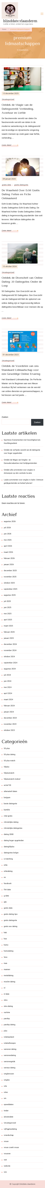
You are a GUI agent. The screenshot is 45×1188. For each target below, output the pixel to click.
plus (5, 1031)
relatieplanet (9, 1037)
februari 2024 (9, 706)
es (5, 877)
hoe (5, 939)
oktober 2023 (9, 730)
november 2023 (10, 724)
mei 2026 (7, 540)
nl (4, 988)
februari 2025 (9, 632)
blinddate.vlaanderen (20, 21)
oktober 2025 (9, 583)
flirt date (7, 890)
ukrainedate (8, 1117)
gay (5, 902)
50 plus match (9, 761)
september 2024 (10, 663)
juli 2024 (7, 675)
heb (5, 933)
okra (5, 1000)
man (5, 963)
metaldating (8, 975)
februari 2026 (9, 558)
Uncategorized (8, 99)
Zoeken (5, 417)
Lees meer (7, 145)
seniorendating (10, 1055)
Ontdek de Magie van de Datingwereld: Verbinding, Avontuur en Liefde (18, 108)
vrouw (6, 1141)
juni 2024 (7, 681)
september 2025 (10, 589)
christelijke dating (11, 822)
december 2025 (10, 570)
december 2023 (10, 718)
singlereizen (9, 1074)
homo (6, 945)
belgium (7, 797)
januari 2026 (9, 564)
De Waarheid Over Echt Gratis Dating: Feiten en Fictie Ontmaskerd (21, 194)
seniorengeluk (9, 1061)
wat (5, 1160)
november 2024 (10, 650)
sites (6, 1092)
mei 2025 (7, 614)
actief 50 (7, 785)
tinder (6, 1111)
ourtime (7, 1012)
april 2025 (8, 620)
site (5, 1086)
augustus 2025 (10, 595)
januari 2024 (9, 712)
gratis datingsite (21, 185)
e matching (8, 859)
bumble (7, 810)
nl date (6, 994)
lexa (5, 957)
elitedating (8, 871)
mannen (7, 969)
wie (5, 1172)
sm (5, 1098)
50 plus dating (9, 754)
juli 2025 (7, 601)
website (7, 1166)
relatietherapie (10, 1043)
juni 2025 (7, 607)
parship (7, 1019)
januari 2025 (9, 638)
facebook (7, 883)
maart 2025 (8, 626)
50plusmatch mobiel (12, 779)
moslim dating (9, 982)
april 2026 (8, 546)
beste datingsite (10, 804)
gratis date (6, 185)
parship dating (9, 1025)
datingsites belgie (11, 853)
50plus (6, 767)
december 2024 (10, 644)
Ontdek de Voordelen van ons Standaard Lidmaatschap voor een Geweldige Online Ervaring (21, 369)
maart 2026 (8, 552)
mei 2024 (7, 687)
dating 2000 (9, 834)
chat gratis (8, 816)
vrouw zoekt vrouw (11, 1147)
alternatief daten (10, 791)
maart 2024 (8, 699)
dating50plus (9, 847)
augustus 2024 (10, 669)
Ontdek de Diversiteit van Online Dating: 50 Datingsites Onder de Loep (22, 281)
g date (6, 896)
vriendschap (9, 1135)
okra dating (8, 1006)
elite (6, 865)
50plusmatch (9, 773)
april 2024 (8, 693)
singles (7, 1080)
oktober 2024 (9, 657)
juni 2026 (7, 534)
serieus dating (9, 1068)
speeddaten (8, 1104)
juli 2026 (7, 528)
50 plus (7, 748)
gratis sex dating (10, 926)
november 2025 (10, 577)
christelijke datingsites (13, 828)
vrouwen (7, 1154)
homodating (8, 951)
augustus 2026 (10, 521)
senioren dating (10, 1049)
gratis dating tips (10, 914)
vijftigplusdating (10, 1129)
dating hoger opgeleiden (14, 840)
